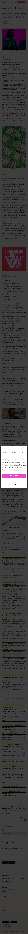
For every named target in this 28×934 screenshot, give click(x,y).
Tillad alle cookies (14, 475)
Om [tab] (23, 452)
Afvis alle (14, 484)
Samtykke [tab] (5, 452)
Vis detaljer (13, 480)
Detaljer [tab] (14, 452)
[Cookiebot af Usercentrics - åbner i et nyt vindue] (20, 448)
